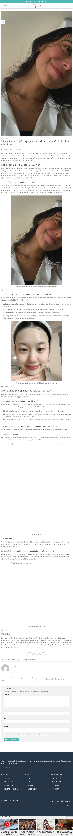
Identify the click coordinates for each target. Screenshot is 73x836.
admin (21, 149)
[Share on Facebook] (31, 653)
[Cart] (71, 6)
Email (6, 718)
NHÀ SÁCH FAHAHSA (11, 789)
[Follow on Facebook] (33, 801)
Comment (7, 694)
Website (6, 726)
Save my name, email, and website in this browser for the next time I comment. (30, 735)
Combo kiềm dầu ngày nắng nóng (57, 679)
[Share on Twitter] (34, 653)
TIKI (29, 778)
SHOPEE (30, 785)
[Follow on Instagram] (35, 801)
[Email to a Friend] (38, 653)
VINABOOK (7, 778)
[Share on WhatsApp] (28, 653)
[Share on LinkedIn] (44, 653)
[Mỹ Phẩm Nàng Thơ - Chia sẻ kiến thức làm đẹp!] (36, 5)
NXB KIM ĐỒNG (9, 785)
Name (6, 710)
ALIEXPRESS (32, 789)
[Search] (68, 5)
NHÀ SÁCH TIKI (9, 782)
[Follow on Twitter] (37, 801)
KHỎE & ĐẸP (4, 138)
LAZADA (30, 782)
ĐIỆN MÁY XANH (57, 782)
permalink (32, 659)
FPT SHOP (55, 789)
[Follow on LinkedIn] (40, 801)
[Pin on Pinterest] (41, 653)
